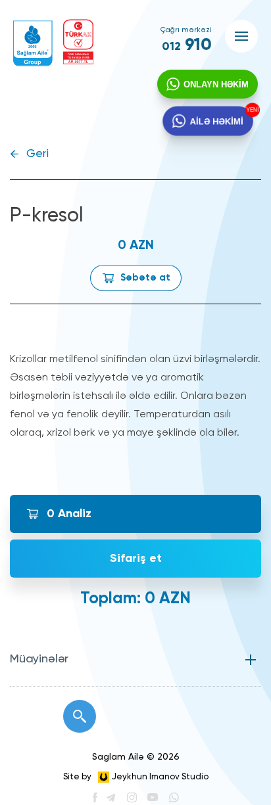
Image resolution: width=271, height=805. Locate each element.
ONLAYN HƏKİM (216, 84)
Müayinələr (39, 659)
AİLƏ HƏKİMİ (216, 121)
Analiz (69, 514)
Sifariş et (136, 558)
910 (187, 45)
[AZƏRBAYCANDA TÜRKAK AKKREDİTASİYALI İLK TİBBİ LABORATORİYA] (78, 41)
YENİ (251, 110)
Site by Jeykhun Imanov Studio (136, 777)
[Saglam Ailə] (33, 43)
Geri (37, 154)
